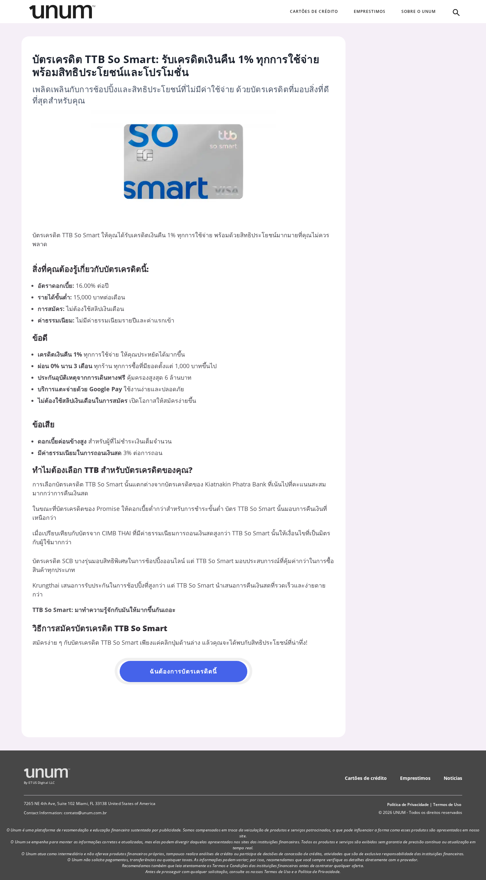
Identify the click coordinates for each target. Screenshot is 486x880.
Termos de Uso (447, 804)
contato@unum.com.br (85, 813)
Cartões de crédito (366, 778)
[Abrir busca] (456, 12)
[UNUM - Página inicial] (62, 12)
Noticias (453, 778)
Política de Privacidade (408, 804)
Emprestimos (415, 778)
